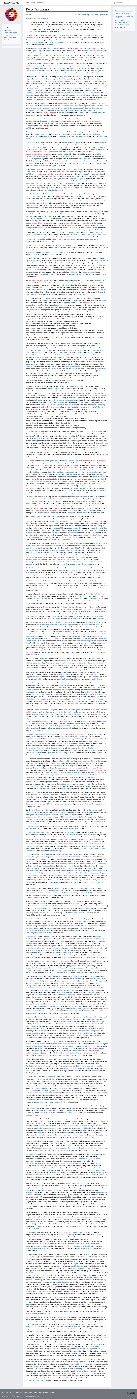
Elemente (65, 60)
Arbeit (95, 147)
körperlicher (39, 465)
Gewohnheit (59, 110)
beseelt (57, 70)
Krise (103, 1366)
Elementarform (87, 55)
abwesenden (93, 616)
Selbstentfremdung (76, 386)
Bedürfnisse (50, 562)
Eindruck (74, 216)
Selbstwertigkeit (97, 839)
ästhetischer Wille (32, 550)
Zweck (55, 86)
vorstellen (79, 136)
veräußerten (42, 393)
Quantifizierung (82, 40)
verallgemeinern (57, 305)
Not (91, 596)
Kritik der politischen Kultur (38, 1380)
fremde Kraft (71, 614)
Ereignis (66, 1013)
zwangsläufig (46, 479)
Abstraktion (70, 245)
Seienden (77, 568)
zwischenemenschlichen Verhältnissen (70, 983)
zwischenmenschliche (37, 734)
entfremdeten (95, 250)
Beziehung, (37, 260)
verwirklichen (38, 181)
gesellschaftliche (53, 149)
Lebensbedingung (32, 147)
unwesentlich (68, 223)
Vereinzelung (30, 38)
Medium (37, 283)
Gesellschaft (36, 142)
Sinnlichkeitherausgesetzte (85, 641)
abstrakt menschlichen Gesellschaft (93, 770)
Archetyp (79, 1369)
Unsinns (82, 115)
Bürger (50, 136)
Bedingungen (79, 739)
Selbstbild (46, 300)
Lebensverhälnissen (37, 755)
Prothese (48, 57)
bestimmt (55, 190)
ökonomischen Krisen (84, 57)
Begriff (52, 609)
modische (92, 550)
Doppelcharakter (89, 272)
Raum (28, 1304)
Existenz (29, 241)
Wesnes (45, 290)
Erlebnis (49, 804)
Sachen (101, 142)
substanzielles (61, 663)
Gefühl (30, 194)
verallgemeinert (31, 692)
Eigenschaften (62, 55)
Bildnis (104, 1081)
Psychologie (50, 1375)
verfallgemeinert (86, 1126)
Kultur (45, 64)
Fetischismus (30, 1141)
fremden (80, 616)
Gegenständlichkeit (74, 145)
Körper (40, 51)
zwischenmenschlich (84, 159)
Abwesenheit (68, 35)
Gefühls (28, 526)
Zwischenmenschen (76, 237)
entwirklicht (94, 465)
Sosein (38, 44)
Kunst (83, 294)
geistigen (63, 68)
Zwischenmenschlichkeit (34, 348)
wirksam (102, 871)
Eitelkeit (29, 882)
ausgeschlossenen (58, 81)
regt (34, 1170)
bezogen (56, 371)
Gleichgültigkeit (77, 359)
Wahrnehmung (46, 201)
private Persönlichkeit (39, 132)
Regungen (38, 596)
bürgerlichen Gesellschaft (66, 136)
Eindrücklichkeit (95, 172)
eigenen (34, 51)
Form (51, 42)
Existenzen (76, 366)
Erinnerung (62, 1041)
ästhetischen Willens (44, 933)
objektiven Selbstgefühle (72, 343)
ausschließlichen (77, 555)
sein (73, 570)
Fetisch (57, 73)
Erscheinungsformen (83, 393)
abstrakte (36, 598)
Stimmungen (37, 196)
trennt (60, 1064)
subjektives (60, 859)
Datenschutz (6, 1396)
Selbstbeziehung (35, 730)
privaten (46, 106)
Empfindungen (76, 176)
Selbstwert (71, 64)
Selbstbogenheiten (49, 113)
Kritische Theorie (96, 679)
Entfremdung (59, 252)
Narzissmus (99, 882)
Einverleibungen (94, 66)
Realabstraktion (86, 625)
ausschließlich (74, 548)
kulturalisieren (31, 828)
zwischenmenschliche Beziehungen (68, 283)
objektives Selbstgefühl (77, 108)
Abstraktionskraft (78, 38)
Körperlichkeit (41, 588)
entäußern (64, 1048)
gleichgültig (87, 1268)
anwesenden (41, 625)
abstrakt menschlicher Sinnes (69, 875)
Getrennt (73, 156)
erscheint (70, 103)
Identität (61, 1224)
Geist (70, 1024)
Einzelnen (54, 407)
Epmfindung (60, 196)
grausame (33, 1366)
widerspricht (99, 694)
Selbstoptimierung (93, 169)
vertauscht (71, 472)
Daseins (29, 44)
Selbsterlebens (35, 552)
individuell (65, 113)
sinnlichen (64, 461)
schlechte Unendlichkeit (37, 434)
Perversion (101, 474)
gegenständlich (31, 205)
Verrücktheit (48, 1371)
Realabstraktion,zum (80, 634)
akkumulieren (74, 882)
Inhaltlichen (50, 687)
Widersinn (80, 972)
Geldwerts (98, 64)
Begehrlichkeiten (32, 559)
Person (45, 1215)
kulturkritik (11, 2)
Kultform (62, 1095)
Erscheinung (62, 97)
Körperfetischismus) (44, 18)
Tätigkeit (73, 1019)
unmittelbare (53, 400)
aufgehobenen (91, 699)
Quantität (73, 51)
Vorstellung (30, 933)
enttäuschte (98, 35)
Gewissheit (30, 436)
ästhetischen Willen (90, 481)
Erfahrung (51, 521)
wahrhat (43, 405)
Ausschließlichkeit (100, 979)
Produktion (66, 147)
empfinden (46, 237)
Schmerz (90, 643)
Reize (57, 746)
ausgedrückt (86, 821)
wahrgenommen (52, 1090)
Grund (97, 245)
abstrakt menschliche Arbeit (43, 706)
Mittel (104, 83)
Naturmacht (39, 149)
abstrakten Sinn (67, 1110)
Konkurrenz (103, 490)
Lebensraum (62, 352)
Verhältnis (64, 250)
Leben (67, 622)
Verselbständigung (36, 185)
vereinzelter (46, 108)
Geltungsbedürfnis (80, 839)
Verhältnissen (92, 149)
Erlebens (83, 201)
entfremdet (41, 407)
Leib (68, 1217)
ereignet (39, 986)
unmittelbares (83, 1086)
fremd (95, 362)
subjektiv (92, 990)
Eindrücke (65, 746)
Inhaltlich (91, 694)
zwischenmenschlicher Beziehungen (93, 609)
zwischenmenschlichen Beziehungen (95, 51)
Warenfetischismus (82, 95)
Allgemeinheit (59, 225)
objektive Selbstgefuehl (82, 395)
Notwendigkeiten (46, 598)
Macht (48, 100)
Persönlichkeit (98, 350)
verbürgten (96, 134)
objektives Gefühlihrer (100, 528)
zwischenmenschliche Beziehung (37, 1248)
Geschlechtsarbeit (62, 1282)
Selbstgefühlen (46, 183)
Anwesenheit (86, 234)
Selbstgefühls (50, 714)
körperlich (65, 142)
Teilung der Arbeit (37, 159)
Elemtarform (85, 303)
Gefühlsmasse (82, 121)
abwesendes (32, 245)
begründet (59, 712)
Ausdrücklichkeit (62, 472)
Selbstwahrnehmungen (65, 481)
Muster (35, 81)
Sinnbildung (60, 38)
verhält (64, 687)
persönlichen (39, 350)
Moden (76, 877)
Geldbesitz (87, 161)
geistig (78, 142)
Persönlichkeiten (32, 355)
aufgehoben (34, 690)
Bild (50, 35)
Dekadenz (63, 57)
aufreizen (64, 844)
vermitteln (93, 285)
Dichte (50, 172)
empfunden (92, 976)
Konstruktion (66, 477)
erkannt (34, 310)
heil (39, 77)
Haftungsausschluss (32, 1396)
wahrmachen (93, 472)
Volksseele (62, 1369)
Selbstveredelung (74, 880)
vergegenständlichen (54, 152)
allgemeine (75, 230)
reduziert (88, 228)
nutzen (83, 1221)
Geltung (82, 230)
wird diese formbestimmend (53, 601)
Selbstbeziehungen (62, 753)
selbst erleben (53, 755)
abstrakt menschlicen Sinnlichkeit (79, 110)
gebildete (87, 38)
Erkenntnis (77, 679)
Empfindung (97, 535)
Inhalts (45, 88)
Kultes (90, 1141)
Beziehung (69, 81)
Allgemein (60, 1086)
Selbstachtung (67, 585)
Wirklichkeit (58, 100)
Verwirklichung (68, 185)
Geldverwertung (52, 66)
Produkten (84, 147)
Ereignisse (38, 753)
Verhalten (100, 753)
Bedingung (66, 679)
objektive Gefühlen (63, 559)
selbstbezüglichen (32, 218)
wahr (98, 957)
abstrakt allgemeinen (37, 714)
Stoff (40, 287)
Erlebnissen (44, 1061)
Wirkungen (100, 270)
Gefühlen (82, 113)
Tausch (70, 88)
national (83, 64)
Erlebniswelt (75, 1051)
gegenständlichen (32, 779)
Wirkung (49, 265)
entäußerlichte (41, 1006)
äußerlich (54, 479)
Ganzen (37, 352)
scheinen (62, 570)
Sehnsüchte (72, 562)
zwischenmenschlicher (74, 1035)
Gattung (59, 1237)
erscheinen (62, 154)
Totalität (31, 981)
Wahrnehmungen (92, 181)
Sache (68, 611)
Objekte (79, 746)
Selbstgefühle (98, 174)
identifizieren (30, 614)
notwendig (96, 575)
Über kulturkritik (17, 1396)
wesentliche (98, 225)
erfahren (55, 533)
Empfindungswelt (65, 955)
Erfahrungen (47, 1066)
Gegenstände (83, 274)
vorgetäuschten (44, 93)
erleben (80, 712)
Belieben (48, 364)
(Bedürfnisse (61, 1219)
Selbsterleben (34, 581)
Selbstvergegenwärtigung (55, 719)
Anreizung (72, 799)
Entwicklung (65, 690)
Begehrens (30, 555)
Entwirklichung (86, 638)
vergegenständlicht (65, 539)
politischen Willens (59, 134)
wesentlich (76, 1077)
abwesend (64, 661)
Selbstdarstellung (57, 748)
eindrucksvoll (30, 53)
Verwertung (54, 64)
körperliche (100, 106)
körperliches (68, 228)
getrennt (75, 208)
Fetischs (98, 79)
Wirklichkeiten (61, 465)
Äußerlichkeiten (93, 93)
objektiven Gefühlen (87, 588)
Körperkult (93, 232)
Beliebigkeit (30, 366)
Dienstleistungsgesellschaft (47, 68)
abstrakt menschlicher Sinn (84, 1137)
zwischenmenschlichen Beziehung (74, 106)
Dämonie (81, 247)
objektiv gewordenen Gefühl (80, 543)
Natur (40, 145)
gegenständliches (49, 1275)
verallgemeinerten (36, 230)
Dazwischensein (69, 239)
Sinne (87, 465)
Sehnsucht (76, 467)
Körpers (65, 877)
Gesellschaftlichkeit (94, 846)
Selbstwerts (98, 393)
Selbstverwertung (35, 108)
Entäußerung (49, 44)
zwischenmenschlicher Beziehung (38, 1313)
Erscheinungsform (32, 537)
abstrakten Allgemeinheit (49, 461)
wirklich (72, 260)
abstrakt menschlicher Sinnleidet (57, 648)
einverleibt (69, 1044)
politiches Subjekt (79, 132)
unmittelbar (65, 108)
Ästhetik (47, 79)
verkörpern (97, 598)
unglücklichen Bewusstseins (91, 73)
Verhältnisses (80, 970)
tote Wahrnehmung (41, 467)
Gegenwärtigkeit (55, 40)
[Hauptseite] (11, 14)
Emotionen (36, 871)
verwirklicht (101, 147)
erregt (39, 1170)
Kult (31, 216)
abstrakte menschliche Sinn (49, 1150)
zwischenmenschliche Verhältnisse (41, 280)
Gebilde (41, 35)
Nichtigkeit (30, 228)
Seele (95, 1309)
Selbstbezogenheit (32, 750)
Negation (62, 677)
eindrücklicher (80, 1081)
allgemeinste (30, 766)
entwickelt (54, 355)
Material (48, 51)
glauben (73, 966)
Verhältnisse (95, 103)
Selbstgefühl (73, 119)
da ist (87, 260)
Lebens (41, 208)
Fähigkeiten (50, 55)
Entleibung (44, 1224)
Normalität (30, 110)
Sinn (87, 83)
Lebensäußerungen (47, 481)
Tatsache (77, 692)
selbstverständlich (64, 1022)
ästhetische (30, 283)
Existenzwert (64, 156)
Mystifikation (50, 254)
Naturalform (57, 95)
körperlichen (99, 53)
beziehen (64, 294)
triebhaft (73, 559)
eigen (89, 1066)
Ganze (64, 307)
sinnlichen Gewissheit (69, 521)
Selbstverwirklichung (33, 136)
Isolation (75, 750)
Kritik (39, 679)
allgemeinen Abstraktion (90, 562)
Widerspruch (40, 650)
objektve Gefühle (51, 539)
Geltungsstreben (80, 488)
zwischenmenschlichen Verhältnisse (38, 154)
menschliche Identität (54, 1102)
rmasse (63, 1331)
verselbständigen (44, 559)
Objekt (49, 83)
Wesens (90, 35)
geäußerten (30, 393)
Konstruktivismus (98, 477)
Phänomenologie (82, 97)
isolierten (68, 366)
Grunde (57, 581)
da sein (57, 972)
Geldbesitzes (101, 864)
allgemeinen (83, 35)
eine (47, 772)
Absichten (29, 1351)
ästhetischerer (31, 488)
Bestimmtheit (59, 357)
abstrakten (61, 42)
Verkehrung (66, 86)
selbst (77, 861)
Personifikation (31, 1100)
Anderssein (65, 607)
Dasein (88, 88)
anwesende (74, 274)
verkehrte (73, 474)
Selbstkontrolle (31, 824)
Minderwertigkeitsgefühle (72, 183)
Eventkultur (72, 1329)
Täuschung (91, 90)
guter (45, 136)
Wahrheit (62, 237)
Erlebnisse (65, 285)
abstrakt (55, 614)
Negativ (77, 670)
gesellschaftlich (100, 369)
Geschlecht (42, 1219)
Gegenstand (30, 208)
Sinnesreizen (52, 369)
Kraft (44, 603)
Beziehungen (30, 95)
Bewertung (86, 486)
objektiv (66, 990)
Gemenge (37, 55)
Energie (94, 670)
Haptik (82, 1055)
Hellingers (75, 1375)
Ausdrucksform (31, 1090)
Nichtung (80, 596)
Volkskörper (78, 1364)
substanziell (43, 694)
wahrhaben (67, 957)
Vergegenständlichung (54, 145)
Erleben (59, 208)
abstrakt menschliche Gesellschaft (72, 734)
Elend (52, 307)
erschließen (37, 677)
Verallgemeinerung (37, 42)
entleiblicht (86, 1046)
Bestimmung (46, 357)
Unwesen (51, 245)
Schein (31, 97)
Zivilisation (76, 60)
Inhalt (89, 79)
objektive (104, 201)
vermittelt (29, 371)
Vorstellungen (96, 70)
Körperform (66, 303)
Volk (94, 1371)
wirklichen (102, 97)
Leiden (59, 1019)
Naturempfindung (67, 1235)
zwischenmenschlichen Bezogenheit (82, 564)
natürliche (41, 100)
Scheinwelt (82, 826)
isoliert (28, 1115)
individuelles (80, 786)
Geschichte (62, 1088)
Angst (28, 40)
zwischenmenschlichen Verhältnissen (86, 48)
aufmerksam (30, 948)
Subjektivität (30, 203)
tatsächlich (90, 352)
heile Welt (63, 77)
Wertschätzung (31, 533)
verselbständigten (91, 601)
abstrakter (58, 625)
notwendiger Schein (63, 577)
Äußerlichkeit (30, 90)
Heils (64, 73)
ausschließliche (85, 81)
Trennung (91, 398)
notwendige (70, 739)
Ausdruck (93, 214)
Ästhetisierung (67, 493)
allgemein (74, 93)
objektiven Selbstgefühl (34, 548)
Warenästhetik (31, 857)
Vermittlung (30, 93)
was (74, 622)
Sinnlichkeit (74, 828)
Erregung (89, 598)
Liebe (95, 714)
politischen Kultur (60, 79)
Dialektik (93, 581)
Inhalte (103, 596)
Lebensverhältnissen (33, 70)
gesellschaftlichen (55, 60)
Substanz (103, 40)
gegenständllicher (67, 609)
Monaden (29, 68)
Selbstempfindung (62, 218)
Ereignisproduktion (32, 1326)
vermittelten (82, 93)
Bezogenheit (95, 81)
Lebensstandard (100, 163)
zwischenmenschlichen (41, 119)
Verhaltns (48, 283)
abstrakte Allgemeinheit (79, 703)
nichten (56, 699)
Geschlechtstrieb (77, 1266)
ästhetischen (48, 824)
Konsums (82, 68)
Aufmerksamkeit (86, 873)
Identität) (71, 572)
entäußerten (83, 431)
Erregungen (90, 1349)
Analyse (56, 679)
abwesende (44, 97)
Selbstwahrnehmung (33, 172)
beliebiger (101, 939)
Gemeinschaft (96, 121)
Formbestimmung (54, 618)
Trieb (81, 79)
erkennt (102, 400)
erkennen (29, 181)
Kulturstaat (33, 66)
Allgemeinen (81, 134)
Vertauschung (33, 88)
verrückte (58, 474)
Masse (69, 53)
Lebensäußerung (75, 178)
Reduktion (97, 594)
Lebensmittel (75, 1219)
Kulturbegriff (94, 1346)
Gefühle (97, 123)
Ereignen (70, 1126)
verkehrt (74, 83)
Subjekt (102, 1022)
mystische (29, 260)
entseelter (29, 123)
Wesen (90, 42)
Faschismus (52, 1378)
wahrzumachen (85, 875)
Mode (88, 493)
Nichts (78, 463)
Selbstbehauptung (75, 169)
